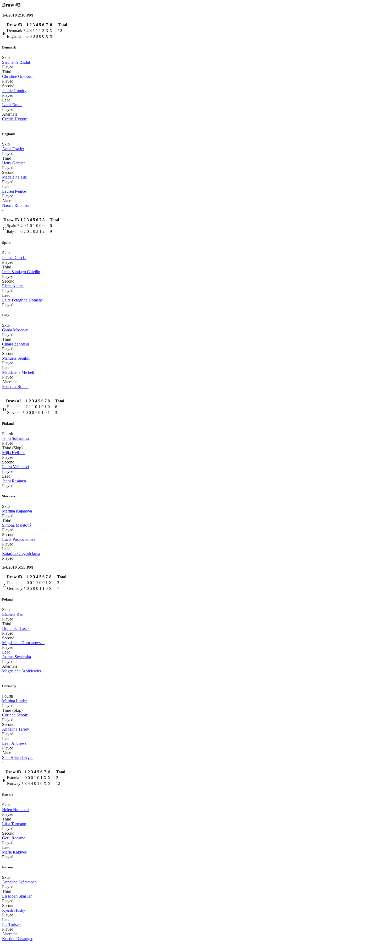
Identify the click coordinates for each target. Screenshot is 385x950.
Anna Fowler (13, 149)
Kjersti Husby (13, 910)
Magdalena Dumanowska (23, 642)
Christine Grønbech (18, 76)
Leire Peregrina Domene (22, 300)
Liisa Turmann (14, 824)
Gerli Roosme (13, 838)
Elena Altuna (13, 286)
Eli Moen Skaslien (17, 896)
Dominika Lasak (16, 628)
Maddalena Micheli (18, 372)
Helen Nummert (15, 809)
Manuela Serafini (16, 358)
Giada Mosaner (15, 330)
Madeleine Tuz (14, 177)
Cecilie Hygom (14, 119)
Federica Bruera (15, 386)
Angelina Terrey (15, 729)
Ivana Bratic (12, 104)
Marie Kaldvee (14, 852)
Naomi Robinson (16, 205)
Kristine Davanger (17, 938)
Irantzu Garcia (14, 257)
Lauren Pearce (14, 191)
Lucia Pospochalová (19, 539)
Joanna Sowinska (16, 657)
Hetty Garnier (13, 163)
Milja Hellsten (13, 452)
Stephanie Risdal (16, 62)
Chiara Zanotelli (15, 344)
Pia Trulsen (11, 924)
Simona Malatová (16, 525)
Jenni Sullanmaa (15, 438)
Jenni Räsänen (14, 481)
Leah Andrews (14, 743)
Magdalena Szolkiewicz (22, 671)
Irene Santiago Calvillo (21, 271)
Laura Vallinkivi (15, 467)
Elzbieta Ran (12, 614)
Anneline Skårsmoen (19, 882)
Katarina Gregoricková (21, 553)
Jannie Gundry (14, 90)
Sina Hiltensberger (17, 757)
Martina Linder (14, 701)
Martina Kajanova (17, 511)
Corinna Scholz (15, 715)
